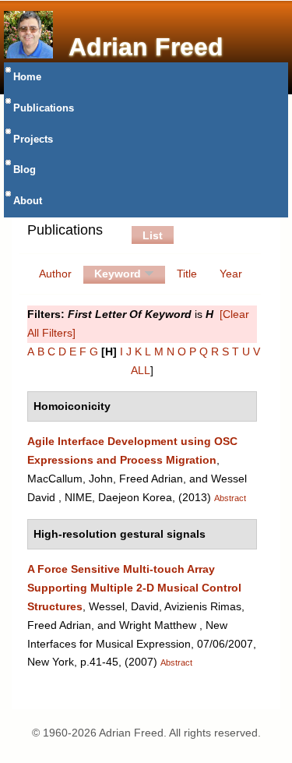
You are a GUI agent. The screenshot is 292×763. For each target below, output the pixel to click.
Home (27, 77)
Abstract (230, 498)
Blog (24, 169)
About (27, 201)
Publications (43, 108)
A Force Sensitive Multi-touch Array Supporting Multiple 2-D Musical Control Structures (134, 588)
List (152, 235)
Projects (33, 139)
